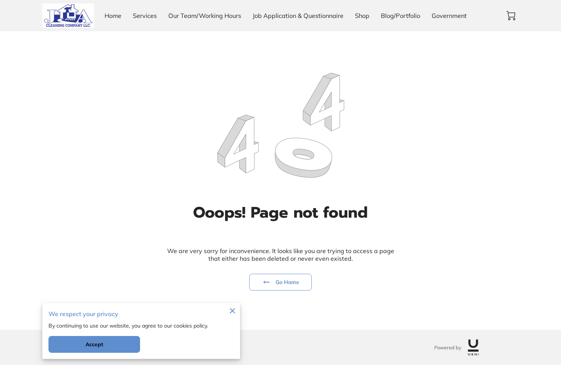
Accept (94, 344)
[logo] (473, 347)
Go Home (288, 282)
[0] (511, 15)
